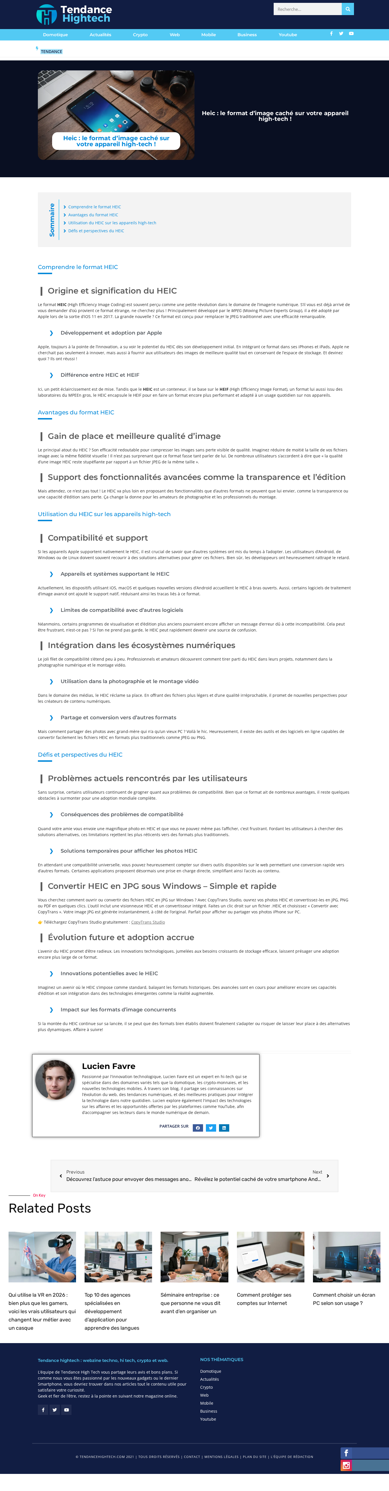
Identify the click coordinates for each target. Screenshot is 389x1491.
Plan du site (255, 1457)
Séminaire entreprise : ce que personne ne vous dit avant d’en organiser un (190, 1303)
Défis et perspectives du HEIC (96, 230)
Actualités (100, 34)
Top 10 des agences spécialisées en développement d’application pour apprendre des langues (112, 1311)
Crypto (140, 34)
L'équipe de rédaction (292, 1457)
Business (247, 34)
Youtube (288, 34)
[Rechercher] (348, 9)
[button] (198, 1128)
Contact (192, 1457)
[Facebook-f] (331, 33)
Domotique (55, 34)
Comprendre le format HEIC (94, 206)
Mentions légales (221, 1457)
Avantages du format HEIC (93, 214)
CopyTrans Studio (148, 922)
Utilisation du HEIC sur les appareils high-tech (112, 222)
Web (175, 34)
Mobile (208, 34)
